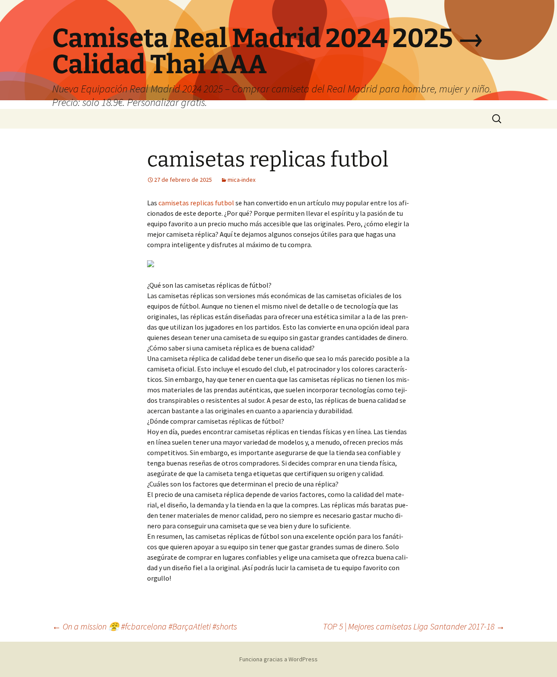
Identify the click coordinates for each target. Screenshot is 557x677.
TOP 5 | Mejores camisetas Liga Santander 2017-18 (414, 626)
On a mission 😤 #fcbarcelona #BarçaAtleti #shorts (144, 626)
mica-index (241, 180)
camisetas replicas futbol (196, 202)
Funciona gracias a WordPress (278, 659)
